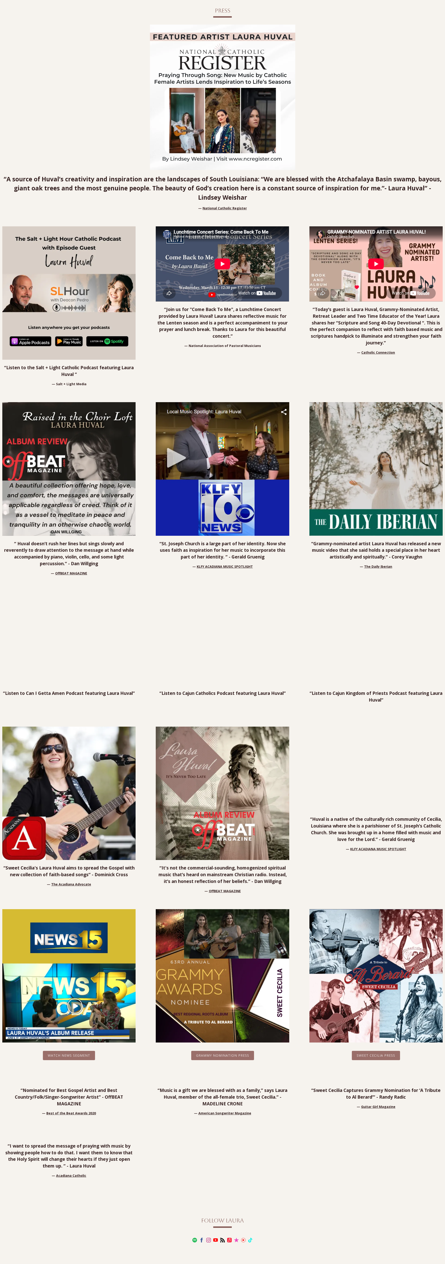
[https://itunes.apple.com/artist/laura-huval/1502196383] (229, 1241)
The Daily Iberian (378, 566)
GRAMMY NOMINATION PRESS (222, 1055)
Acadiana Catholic (71, 1175)
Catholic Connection (378, 352)
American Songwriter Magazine (224, 1113)
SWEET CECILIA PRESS (376, 1055)
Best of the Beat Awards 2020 (71, 1113)
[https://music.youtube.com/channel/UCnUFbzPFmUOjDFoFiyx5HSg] (243, 1241)
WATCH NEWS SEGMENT (69, 1055)
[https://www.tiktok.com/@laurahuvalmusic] (250, 1241)
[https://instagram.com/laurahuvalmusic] (208, 1241)
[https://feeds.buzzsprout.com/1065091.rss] (222, 1241)
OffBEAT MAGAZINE (71, 573)
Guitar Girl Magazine (378, 1106)
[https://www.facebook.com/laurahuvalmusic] (201, 1241)
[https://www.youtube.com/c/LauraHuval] (215, 1241)
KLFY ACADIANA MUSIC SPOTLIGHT (225, 566)
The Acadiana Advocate (71, 884)
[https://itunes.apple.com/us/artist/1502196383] (236, 1241)
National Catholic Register (225, 208)
